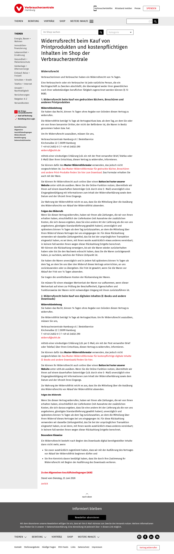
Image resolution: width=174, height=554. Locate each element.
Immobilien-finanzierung (20, 47)
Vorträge (49, 21)
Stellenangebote (31, 547)
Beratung (33, 21)
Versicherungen (22, 94)
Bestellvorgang (20, 138)
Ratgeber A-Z (20, 99)
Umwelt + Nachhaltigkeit (21, 89)
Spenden (151, 8)
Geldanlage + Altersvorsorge (21, 67)
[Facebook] (145, 536)
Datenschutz (83, 547)
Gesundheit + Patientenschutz (22, 60)
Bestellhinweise (20, 127)
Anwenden (155, 21)
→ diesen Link (106, 527)
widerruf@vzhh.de (50, 150)
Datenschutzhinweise (22, 140)
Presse (137, 8)
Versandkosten (21, 103)
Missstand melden (123, 8)
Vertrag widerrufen (148, 547)
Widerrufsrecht (20, 135)
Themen (18, 21)
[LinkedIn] (151, 536)
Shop (62, 21)
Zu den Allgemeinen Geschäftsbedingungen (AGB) (66, 472)
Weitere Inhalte (79, 21)
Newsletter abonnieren (87, 517)
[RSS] (157, 536)
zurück (44, 483)
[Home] (34, 8)
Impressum (97, 547)
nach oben (87, 497)
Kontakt (18, 547)
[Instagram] (139, 536)
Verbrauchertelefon (103, 8)
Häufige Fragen (49, 547)
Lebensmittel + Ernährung (21, 53)
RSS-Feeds (63, 547)
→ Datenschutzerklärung (56, 527)
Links (73, 547)
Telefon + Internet (23, 84)
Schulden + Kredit (23, 79)
